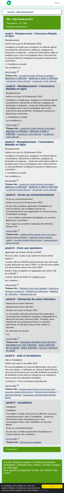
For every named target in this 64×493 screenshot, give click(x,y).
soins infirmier (29, 347)
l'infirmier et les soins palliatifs (33, 288)
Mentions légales (22, 462)
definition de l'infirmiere (37, 291)
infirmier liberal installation (16, 237)
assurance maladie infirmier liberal (28, 240)
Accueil (7, 462)
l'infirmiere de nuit (28, 294)
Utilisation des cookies (29, 465)
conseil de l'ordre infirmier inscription (36, 75)
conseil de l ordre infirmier (44, 81)
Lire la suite (11, 72)
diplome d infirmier (16, 78)
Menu (57, 3)
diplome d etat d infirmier (43, 78)
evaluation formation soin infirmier (38, 342)
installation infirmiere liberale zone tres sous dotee (38, 234)
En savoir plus (44, 490)
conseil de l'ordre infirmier (18, 81)
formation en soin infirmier (21, 344)
